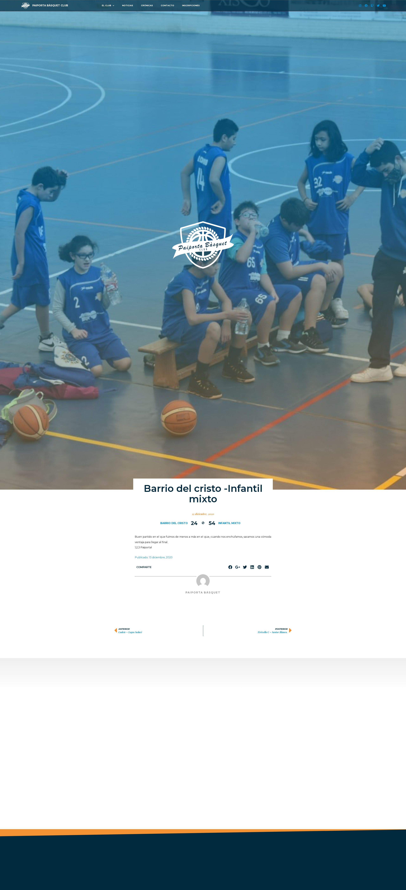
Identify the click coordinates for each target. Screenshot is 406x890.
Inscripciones (191, 5)
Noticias (127, 5)
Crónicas (147, 5)
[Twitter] (378, 5)
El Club (106, 5)
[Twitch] (372, 5)
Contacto (167, 5)
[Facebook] (366, 5)
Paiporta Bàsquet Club (50, 5)
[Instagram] (360, 5)
